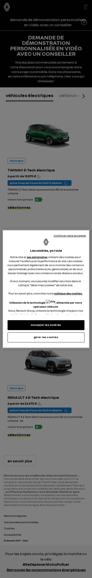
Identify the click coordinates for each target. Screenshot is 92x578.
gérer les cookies (46, 337)
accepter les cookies (46, 325)
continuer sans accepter (70, 235)
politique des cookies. (68, 293)
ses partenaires (37, 257)
